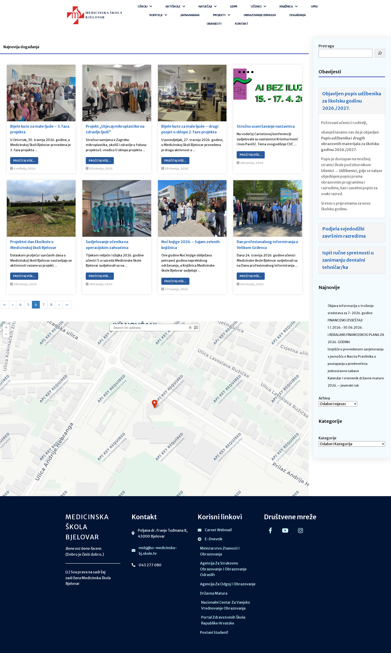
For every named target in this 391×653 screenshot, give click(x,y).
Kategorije (327, 438)
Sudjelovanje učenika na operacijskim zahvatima (107, 244)
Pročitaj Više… (24, 160)
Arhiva (324, 398)
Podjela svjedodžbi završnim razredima (344, 232)
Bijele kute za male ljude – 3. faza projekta (39, 129)
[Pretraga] (380, 53)
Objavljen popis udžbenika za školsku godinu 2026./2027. (351, 101)
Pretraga (326, 46)
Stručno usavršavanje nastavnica (266, 126)
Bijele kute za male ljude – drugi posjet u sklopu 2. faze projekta (190, 129)
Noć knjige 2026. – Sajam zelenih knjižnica (190, 244)
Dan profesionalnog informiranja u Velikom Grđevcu (267, 244)
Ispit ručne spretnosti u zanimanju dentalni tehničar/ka (348, 260)
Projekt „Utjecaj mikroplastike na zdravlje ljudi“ (115, 129)
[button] (154, 404)
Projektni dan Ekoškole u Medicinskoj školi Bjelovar (33, 244)
